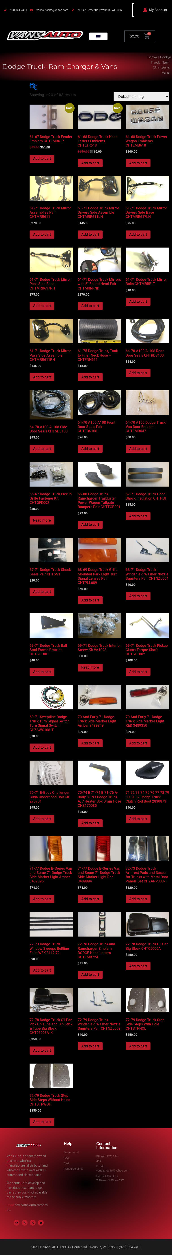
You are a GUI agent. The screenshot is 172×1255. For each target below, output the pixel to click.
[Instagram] (33, 1223)
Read (10, 1205)
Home (152, 57)
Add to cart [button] (42, 158)
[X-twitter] (25, 1223)
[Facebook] (16, 1223)
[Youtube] (41, 1223)
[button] (98, 36)
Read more (42, 520)
